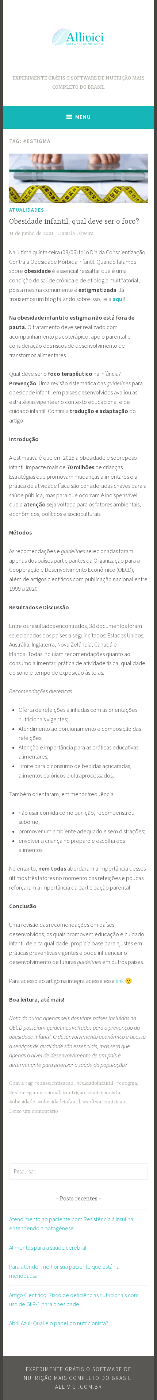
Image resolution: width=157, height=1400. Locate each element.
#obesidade (22, 1102)
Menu (83, 116)
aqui (118, 298)
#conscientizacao (53, 1083)
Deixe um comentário (33, 1111)
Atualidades (26, 210)
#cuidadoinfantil (94, 1083)
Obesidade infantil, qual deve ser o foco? (74, 221)
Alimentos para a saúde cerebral (48, 1247)
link (120, 980)
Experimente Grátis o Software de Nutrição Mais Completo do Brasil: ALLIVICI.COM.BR (78, 1378)
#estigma (126, 1083)
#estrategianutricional (34, 1093)
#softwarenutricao (104, 1102)
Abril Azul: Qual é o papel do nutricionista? (58, 1323)
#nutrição (74, 1093)
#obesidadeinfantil (59, 1102)
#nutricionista (104, 1093)
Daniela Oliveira (75, 233)
